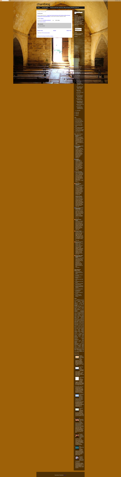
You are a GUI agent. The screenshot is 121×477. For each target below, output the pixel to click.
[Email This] (55, 20)
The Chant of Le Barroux (78, 136)
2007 (76, 112)
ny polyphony (80, 333)
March (77, 79)
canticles (82, 307)
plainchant (82, 337)
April (77, 78)
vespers (77, 351)
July (77, 73)
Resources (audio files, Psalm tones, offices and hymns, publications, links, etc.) (64, 7)
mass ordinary (81, 329)
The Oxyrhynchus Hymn (81, 447)
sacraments (76, 344)
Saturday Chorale (78, 196)
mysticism (75, 333)
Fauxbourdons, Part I (79, 92)
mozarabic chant (77, 332)
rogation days (81, 343)
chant (78, 308)
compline (78, 314)
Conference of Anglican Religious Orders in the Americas (79, 286)
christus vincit (76, 313)
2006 (76, 113)
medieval (82, 330)
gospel (75, 320)
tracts (75, 349)
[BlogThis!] (56, 20)
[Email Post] (53, 20)
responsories (76, 343)
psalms (75, 341)
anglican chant (81, 301)
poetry (83, 338)
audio (75, 305)
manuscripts (76, 328)
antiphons (76, 303)
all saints (75, 300)
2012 (76, 59)
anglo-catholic (82, 302)
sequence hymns (81, 345)
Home (39, 7)
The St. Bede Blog (78, 171)
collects (75, 314)
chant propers (82, 308)
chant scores (79, 311)
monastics (82, 331)
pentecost (76, 336)
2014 (76, 56)
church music (81, 313)
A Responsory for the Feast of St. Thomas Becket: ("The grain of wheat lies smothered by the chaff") (79, 422)
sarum (83, 344)
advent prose (82, 299)
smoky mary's (81, 346)
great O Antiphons (80, 320)
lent (75, 326)
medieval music (77, 331)
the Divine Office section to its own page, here (78, 22)
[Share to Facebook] (58, 20)
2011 (76, 60)
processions (76, 340)
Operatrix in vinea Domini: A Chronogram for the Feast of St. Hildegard (79, 186)
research (82, 342)
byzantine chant (77, 307)
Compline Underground (77, 159)
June (77, 75)
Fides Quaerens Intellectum (78, 184)
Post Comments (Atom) (46, 32)
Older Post (69, 30)
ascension (76, 304)
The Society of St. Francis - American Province (78, 295)
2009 (76, 63)
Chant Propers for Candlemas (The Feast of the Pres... (79, 107)
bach (78, 305)
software (75, 347)
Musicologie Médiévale (79, 121)
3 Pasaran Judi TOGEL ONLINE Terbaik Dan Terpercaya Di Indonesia (79, 198)
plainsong (75, 338)
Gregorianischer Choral (78, 220)
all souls (79, 300)
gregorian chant (77, 321)
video (80, 351)
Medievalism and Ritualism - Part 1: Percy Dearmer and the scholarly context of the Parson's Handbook (79, 244)
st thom (78, 347)
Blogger (65, 475)
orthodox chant (81, 334)
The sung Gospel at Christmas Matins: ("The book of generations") (79, 459)
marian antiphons (81, 328)
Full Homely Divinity (78, 120)
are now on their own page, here (78, 20)
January (77, 110)
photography (76, 337)
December (78, 66)
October (77, 69)
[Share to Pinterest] (59, 20)
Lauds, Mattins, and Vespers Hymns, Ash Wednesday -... (80, 102)
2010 (76, 62)
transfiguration (79, 349)
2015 (76, 54)
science (75, 345)
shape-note (75, 346)
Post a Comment (42, 25)
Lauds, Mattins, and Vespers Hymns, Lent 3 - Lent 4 (79, 87)
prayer (83, 339)
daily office (79, 316)
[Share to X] (57, 20)
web (83, 351)
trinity (83, 349)
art (83, 303)
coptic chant (82, 314)
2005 (76, 115)
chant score (82, 309)
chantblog (43, 4)
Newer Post (40, 30)
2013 (76, 57)
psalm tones (81, 340)
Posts (77, 28)
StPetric (42, 18)
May (77, 76)
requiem (75, 342)
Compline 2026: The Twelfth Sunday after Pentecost (78, 161)
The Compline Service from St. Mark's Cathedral (79, 147)
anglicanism (76, 302)
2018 (76, 50)
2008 (76, 65)
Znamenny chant (76, 352)
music (83, 332)
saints (80, 344)
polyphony (76, 339)
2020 (76, 47)
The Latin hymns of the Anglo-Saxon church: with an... (79, 96)
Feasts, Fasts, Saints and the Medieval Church (79, 256)
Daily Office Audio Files (79, 386)
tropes (75, 351)
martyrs (75, 329)
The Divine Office (45, 7)
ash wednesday (81, 304)
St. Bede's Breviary (78, 122)
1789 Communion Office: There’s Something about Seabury (79, 173)
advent (78, 299)
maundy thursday (77, 330)
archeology (80, 303)
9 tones (75, 299)
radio (79, 341)
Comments (77, 30)
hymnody (43, 21)
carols (75, 308)
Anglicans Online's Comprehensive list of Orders (79, 272)
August (77, 72)
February (78, 81)
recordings (82, 341)
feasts (81, 318)
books (41, 21)
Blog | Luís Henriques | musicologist (79, 208)
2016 (76, 53)
